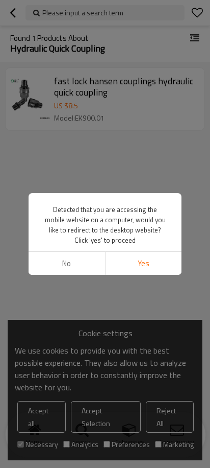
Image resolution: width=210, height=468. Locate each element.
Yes (143, 263)
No (66, 263)
